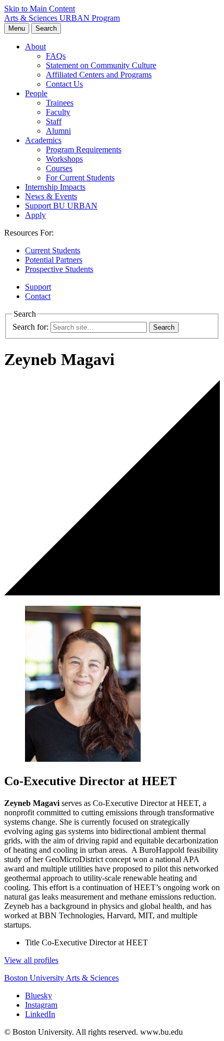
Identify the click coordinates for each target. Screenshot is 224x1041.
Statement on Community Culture (101, 65)
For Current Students (80, 177)
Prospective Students (59, 269)
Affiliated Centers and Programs (99, 74)
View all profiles (31, 960)
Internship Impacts (55, 187)
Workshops (64, 158)
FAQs (56, 55)
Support (38, 286)
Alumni (58, 130)
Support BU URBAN (61, 205)
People (36, 93)
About (35, 46)
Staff (53, 121)
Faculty (58, 112)
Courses (59, 168)
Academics (43, 140)
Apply (35, 215)
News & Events (51, 196)
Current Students (52, 250)
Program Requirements (83, 149)
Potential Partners (53, 259)
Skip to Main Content (39, 8)
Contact (38, 296)
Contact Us (64, 84)
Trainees (59, 102)
